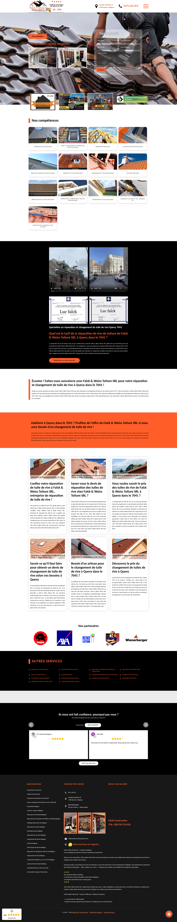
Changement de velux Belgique (36, 855)
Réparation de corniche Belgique (36, 835)
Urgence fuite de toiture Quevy (70, 681)
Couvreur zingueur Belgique (35, 810)
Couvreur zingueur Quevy (38, 674)
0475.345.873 (93, 725)
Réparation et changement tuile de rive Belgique (41, 851)
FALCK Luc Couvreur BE (80, 912)
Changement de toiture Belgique (36, 839)
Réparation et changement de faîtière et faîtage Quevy (103, 670)
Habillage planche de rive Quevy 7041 (42, 681)
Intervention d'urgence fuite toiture (37, 872)
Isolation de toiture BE (33, 794)
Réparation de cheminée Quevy (131, 669)
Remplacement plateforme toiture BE (38, 798)
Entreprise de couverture (34, 790)
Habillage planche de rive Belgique (37, 823)
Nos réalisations (37, 36)
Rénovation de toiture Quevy (69, 669)
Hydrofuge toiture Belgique (35, 831)
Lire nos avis (12, 918)
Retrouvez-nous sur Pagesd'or (86, 844)
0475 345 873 (72, 792)
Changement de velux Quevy (130, 674)
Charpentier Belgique (33, 806)
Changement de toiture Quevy (100, 678)
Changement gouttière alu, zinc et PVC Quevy (105, 674)
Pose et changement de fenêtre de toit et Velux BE (41, 802)
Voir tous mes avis (88, 763)
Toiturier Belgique (32, 843)
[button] (31, 724)
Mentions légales (96, 912)
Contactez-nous (109, 912)
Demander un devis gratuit (64, 360)
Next (173, 61)
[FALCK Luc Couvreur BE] (46, 6)
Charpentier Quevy (66, 674)
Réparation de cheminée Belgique (37, 815)
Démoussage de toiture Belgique (36, 847)
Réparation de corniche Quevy (39, 669)
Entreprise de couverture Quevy (40, 678)
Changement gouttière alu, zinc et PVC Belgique (40, 860)
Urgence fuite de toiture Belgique (36, 864)
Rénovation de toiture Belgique (36, 827)
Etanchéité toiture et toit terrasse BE (37, 868)
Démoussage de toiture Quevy (70, 678)
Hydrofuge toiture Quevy (129, 678)
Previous (3, 61)
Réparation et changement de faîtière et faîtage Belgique (43, 819)
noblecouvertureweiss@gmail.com (78, 838)
